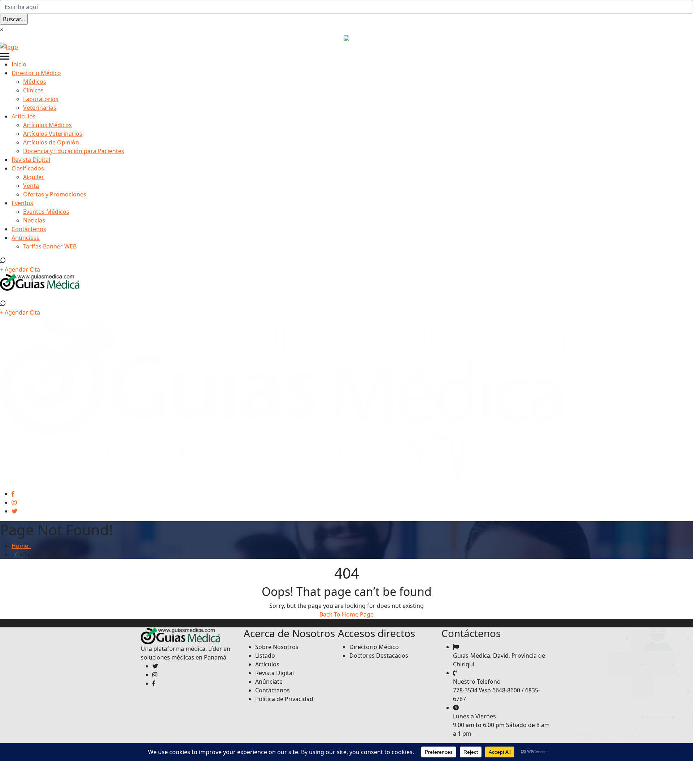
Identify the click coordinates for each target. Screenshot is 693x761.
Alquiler (33, 177)
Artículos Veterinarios (52, 134)
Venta (31, 186)
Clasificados (28, 168)
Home (21, 546)
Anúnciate (269, 682)
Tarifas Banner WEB (50, 246)
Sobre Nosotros (276, 647)
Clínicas (33, 90)
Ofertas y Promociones (54, 194)
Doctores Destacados (378, 656)
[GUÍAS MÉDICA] (9, 46)
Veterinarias (39, 108)
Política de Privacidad (284, 699)
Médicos (34, 82)
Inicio (19, 64)
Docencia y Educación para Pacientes (73, 151)
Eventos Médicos (46, 212)
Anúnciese (26, 238)
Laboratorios (40, 99)
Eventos (22, 203)
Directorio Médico (36, 73)
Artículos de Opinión (51, 142)
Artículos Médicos (47, 125)
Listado (265, 656)
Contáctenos (29, 229)
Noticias (34, 220)
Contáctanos (272, 690)
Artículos (24, 116)
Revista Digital (31, 160)
